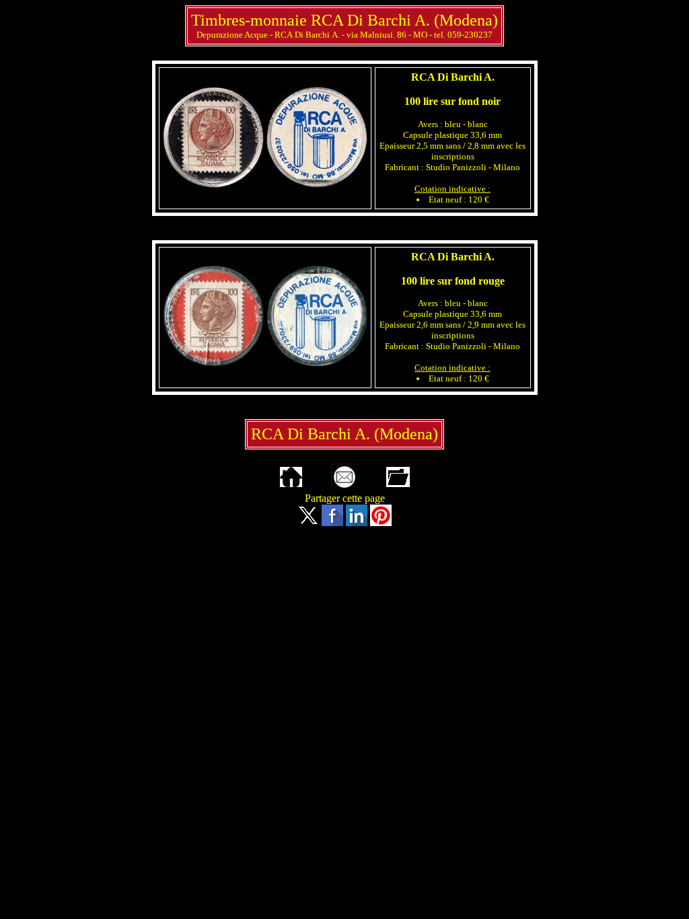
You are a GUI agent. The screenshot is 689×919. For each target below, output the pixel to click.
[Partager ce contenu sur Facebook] (332, 522)
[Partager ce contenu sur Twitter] (308, 522)
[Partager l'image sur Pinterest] (381, 522)
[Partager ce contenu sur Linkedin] (356, 522)
